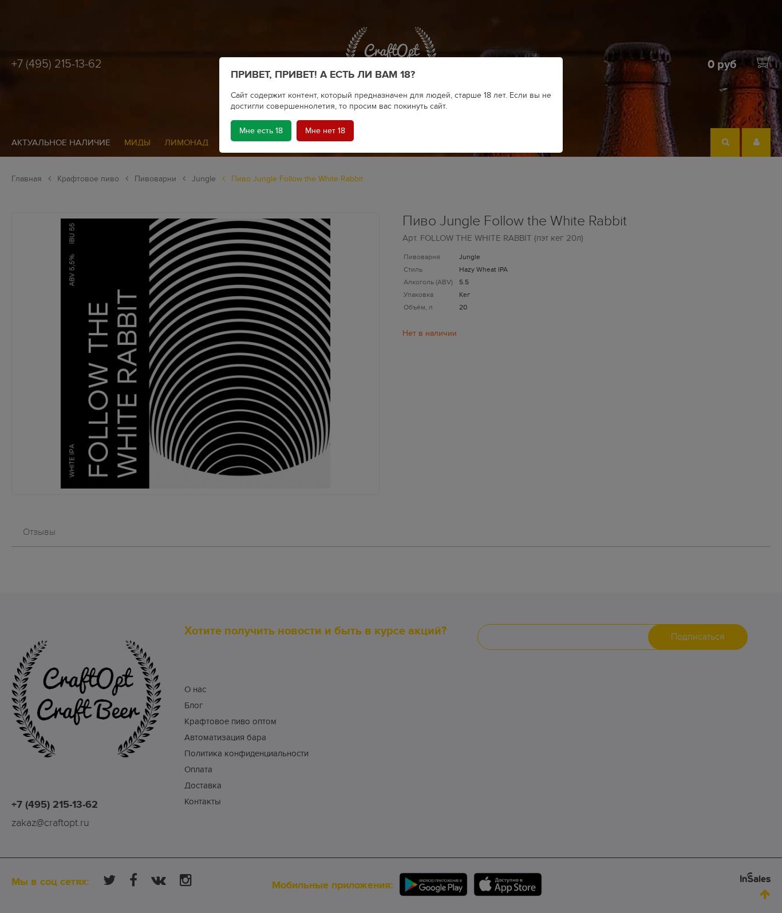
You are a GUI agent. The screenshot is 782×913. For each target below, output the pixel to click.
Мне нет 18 (325, 131)
